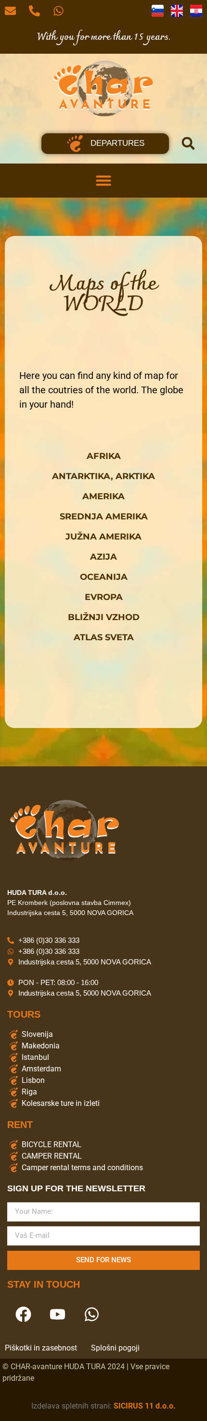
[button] (188, 143)
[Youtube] (57, 1314)
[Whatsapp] (91, 1314)
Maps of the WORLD (103, 295)
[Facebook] (23, 1314)
